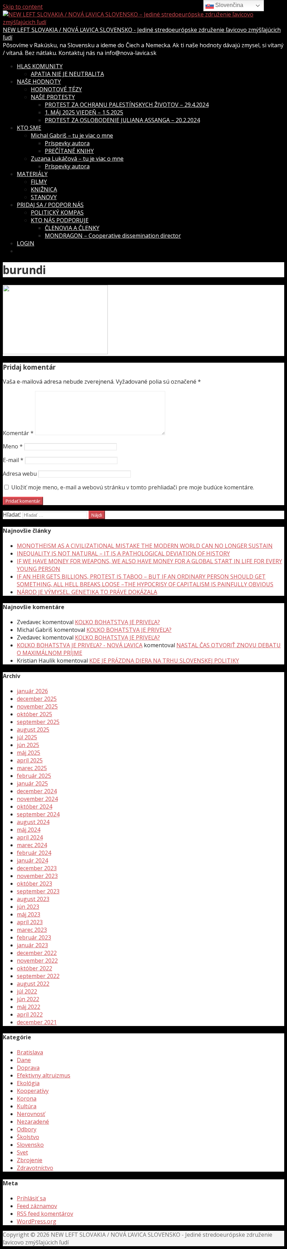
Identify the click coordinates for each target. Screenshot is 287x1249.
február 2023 (34, 937)
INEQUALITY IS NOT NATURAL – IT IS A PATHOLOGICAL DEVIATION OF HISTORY (123, 553)
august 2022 (33, 984)
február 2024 (34, 853)
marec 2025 (32, 768)
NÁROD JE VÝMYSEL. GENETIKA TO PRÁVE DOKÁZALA (87, 592)
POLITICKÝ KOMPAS (57, 212)
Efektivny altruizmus (43, 1075)
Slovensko (30, 1145)
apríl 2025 (30, 760)
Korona (26, 1098)
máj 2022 (28, 1007)
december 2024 (37, 791)
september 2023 (38, 891)
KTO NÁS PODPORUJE (60, 220)
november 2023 (37, 876)
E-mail (13, 460)
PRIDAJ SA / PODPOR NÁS (50, 205)
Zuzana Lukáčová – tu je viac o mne (77, 158)
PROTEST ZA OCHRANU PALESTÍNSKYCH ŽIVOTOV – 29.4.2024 (127, 105)
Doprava (28, 1068)
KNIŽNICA (44, 189)
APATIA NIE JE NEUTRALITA (67, 74)
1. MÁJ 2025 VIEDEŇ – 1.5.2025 (84, 112)
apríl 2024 (30, 837)
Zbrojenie (29, 1160)
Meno (13, 446)
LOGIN (25, 243)
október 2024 (34, 806)
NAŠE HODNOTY (39, 81)
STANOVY (44, 197)
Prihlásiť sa (31, 1198)
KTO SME (29, 128)
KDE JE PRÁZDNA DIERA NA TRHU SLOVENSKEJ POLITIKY (164, 660)
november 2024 (37, 799)
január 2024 (32, 860)
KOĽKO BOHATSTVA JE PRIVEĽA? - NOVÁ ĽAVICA (79, 645)
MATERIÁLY (32, 174)
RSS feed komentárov (45, 1213)
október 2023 (34, 883)
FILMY (39, 182)
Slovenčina (228, 5)
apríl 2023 (30, 922)
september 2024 (38, 814)
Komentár (18, 433)
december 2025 (37, 699)
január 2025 (32, 783)
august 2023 (33, 899)
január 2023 (32, 945)
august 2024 (33, 822)
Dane (24, 1060)
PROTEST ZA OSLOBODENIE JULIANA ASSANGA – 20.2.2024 (122, 120)
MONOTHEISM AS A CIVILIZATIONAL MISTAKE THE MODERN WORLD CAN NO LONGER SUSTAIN (145, 546)
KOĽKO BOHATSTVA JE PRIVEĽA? (117, 622)
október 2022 (34, 968)
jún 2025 (28, 745)
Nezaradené (33, 1121)
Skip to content (23, 7)
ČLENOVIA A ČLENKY (72, 228)
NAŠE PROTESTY (53, 97)
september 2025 (38, 722)
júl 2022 (27, 991)
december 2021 (37, 1022)
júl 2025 (27, 737)
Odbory (26, 1129)
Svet (22, 1152)
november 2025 (37, 706)
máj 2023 (28, 914)
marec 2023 (32, 930)
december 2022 (37, 953)
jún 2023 (28, 906)
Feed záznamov (37, 1206)
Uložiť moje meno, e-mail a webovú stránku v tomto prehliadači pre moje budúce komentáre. (132, 487)
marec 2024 (32, 845)
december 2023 (37, 868)
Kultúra (26, 1106)
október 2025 (34, 714)
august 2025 (33, 729)
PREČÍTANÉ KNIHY (69, 151)
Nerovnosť (31, 1114)
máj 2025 (28, 752)
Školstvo (28, 1137)
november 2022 (37, 960)
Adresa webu (20, 473)
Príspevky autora (67, 143)
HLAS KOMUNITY (40, 66)
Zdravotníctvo (35, 1168)
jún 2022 (28, 999)
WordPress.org (36, 1221)
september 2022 (38, 976)
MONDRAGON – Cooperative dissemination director (113, 235)
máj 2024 (28, 829)
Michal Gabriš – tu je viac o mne (72, 135)
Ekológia (28, 1083)
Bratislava (30, 1052)
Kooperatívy (33, 1091)
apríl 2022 (30, 1014)
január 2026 (32, 691)
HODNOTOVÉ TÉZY (56, 89)
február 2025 (34, 776)
